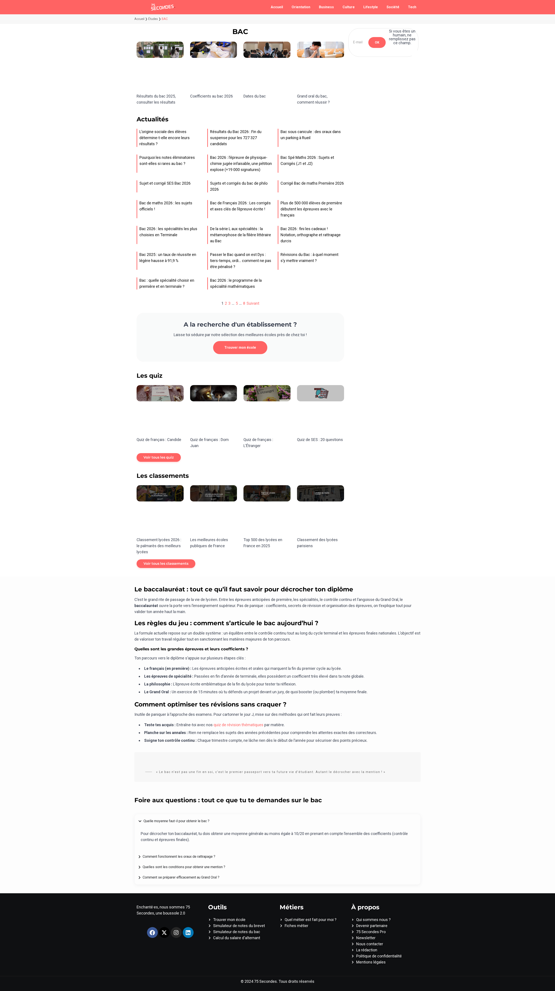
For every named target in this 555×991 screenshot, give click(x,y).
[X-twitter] (164, 932)
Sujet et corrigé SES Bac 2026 (165, 183)
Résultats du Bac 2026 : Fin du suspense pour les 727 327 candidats (235, 137)
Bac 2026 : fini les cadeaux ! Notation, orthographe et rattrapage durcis (311, 234)
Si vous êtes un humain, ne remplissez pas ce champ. (402, 37)
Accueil (277, 7)
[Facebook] (152, 932)
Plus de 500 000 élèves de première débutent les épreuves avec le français (311, 209)
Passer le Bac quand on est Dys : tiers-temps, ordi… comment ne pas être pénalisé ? (240, 260)
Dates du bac (254, 96)
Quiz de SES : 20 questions (320, 439)
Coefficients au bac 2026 (211, 96)
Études (153, 19)
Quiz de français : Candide (159, 439)
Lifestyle (370, 7)
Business (326, 7)
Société (393, 7)
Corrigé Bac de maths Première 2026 (312, 183)
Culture (349, 7)
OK (377, 42)
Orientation (301, 7)
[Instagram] (176, 932)
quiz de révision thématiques (238, 725)
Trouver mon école (240, 347)
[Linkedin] (188, 932)
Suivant (252, 303)
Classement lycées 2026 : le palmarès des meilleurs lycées (159, 545)
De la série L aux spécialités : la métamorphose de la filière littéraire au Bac (240, 234)
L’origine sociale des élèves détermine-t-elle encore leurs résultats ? (164, 137)
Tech (412, 7)
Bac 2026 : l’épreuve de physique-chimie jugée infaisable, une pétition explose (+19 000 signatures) (241, 163)
